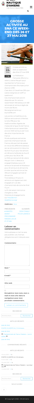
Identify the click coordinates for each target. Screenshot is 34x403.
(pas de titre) (5, 325)
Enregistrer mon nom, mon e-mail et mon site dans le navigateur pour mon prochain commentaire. (17, 296)
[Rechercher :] (17, 315)
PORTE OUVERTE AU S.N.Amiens (12, 328)
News (15, 204)
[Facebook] (4, 389)
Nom (7, 268)
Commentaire (10, 243)
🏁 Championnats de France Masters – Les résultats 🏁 (17, 366)
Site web (8, 283)
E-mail (8, 275)
